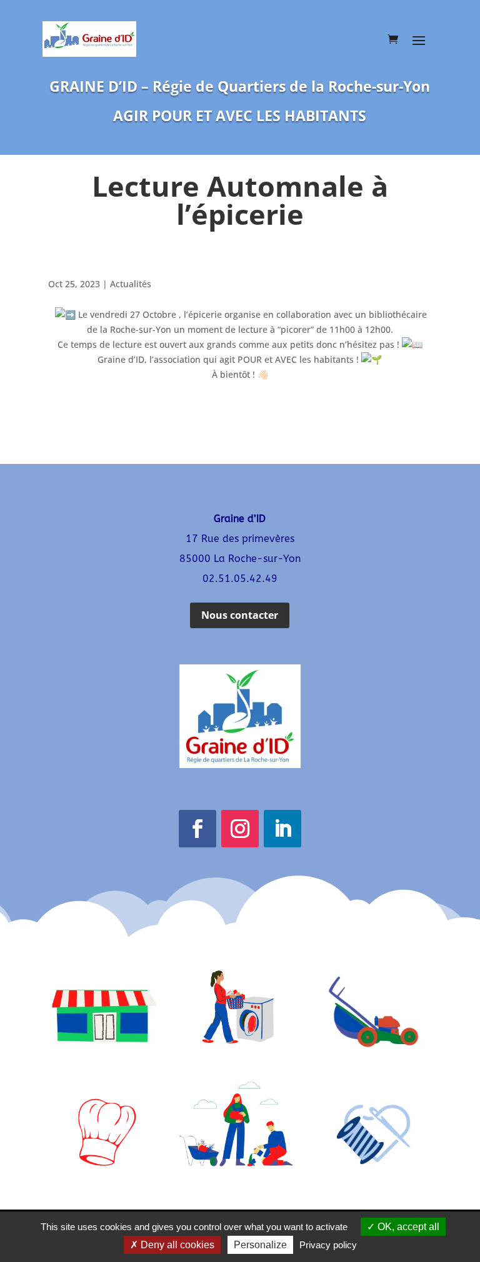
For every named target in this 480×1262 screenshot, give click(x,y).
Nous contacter (239, 615)
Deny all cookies (176, 1245)
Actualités (130, 284)
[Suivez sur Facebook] (197, 828)
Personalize (260, 1245)
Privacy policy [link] (328, 1245)
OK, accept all (407, 1226)
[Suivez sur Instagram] (240, 828)
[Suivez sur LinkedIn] (282, 828)
